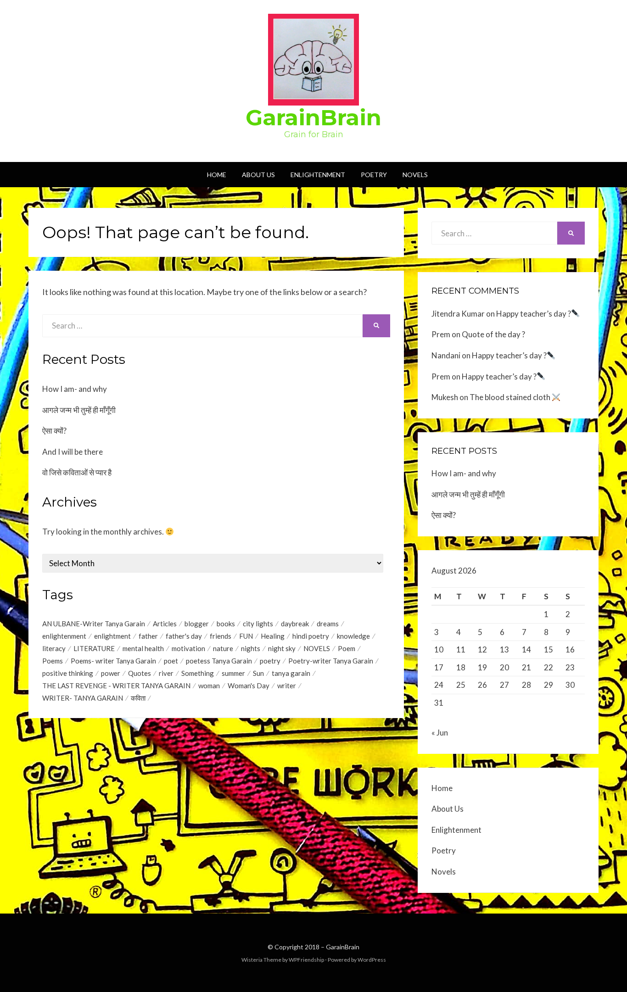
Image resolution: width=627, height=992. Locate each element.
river (166, 673)
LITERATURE (94, 648)
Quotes (139, 673)
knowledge (353, 636)
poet (171, 661)
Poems (52, 661)
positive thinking (67, 673)
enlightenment (64, 636)
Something (197, 673)
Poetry (374, 174)
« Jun (439, 732)
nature (223, 648)
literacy (54, 648)
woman (209, 685)
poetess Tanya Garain (219, 661)
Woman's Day (248, 685)
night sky (282, 648)
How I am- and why (74, 389)
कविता (138, 698)
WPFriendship (306, 959)
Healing (273, 636)
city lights (258, 623)
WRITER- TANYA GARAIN (82, 698)
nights (250, 648)
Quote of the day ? (493, 334)
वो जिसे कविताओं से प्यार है (77, 472)
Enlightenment (318, 174)
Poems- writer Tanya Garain (113, 661)
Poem (346, 648)
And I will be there (72, 452)
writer (286, 685)
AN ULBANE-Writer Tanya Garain (93, 623)
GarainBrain (313, 117)
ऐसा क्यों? (54, 430)
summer (233, 673)
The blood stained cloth (511, 397)
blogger (197, 623)
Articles (165, 623)
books (226, 623)
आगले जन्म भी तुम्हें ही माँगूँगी (79, 410)
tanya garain (291, 673)
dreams (328, 623)
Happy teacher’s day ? (533, 313)
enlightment (112, 636)
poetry (270, 661)
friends (220, 636)
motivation (188, 648)
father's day (184, 636)
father (148, 636)
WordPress (372, 959)
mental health (143, 648)
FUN (246, 636)
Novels (415, 174)
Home (216, 174)
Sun (258, 673)
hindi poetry (310, 636)
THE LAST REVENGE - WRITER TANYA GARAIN (116, 685)
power (110, 673)
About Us (258, 174)
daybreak (295, 623)
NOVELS (316, 648)
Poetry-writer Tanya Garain (330, 661)
